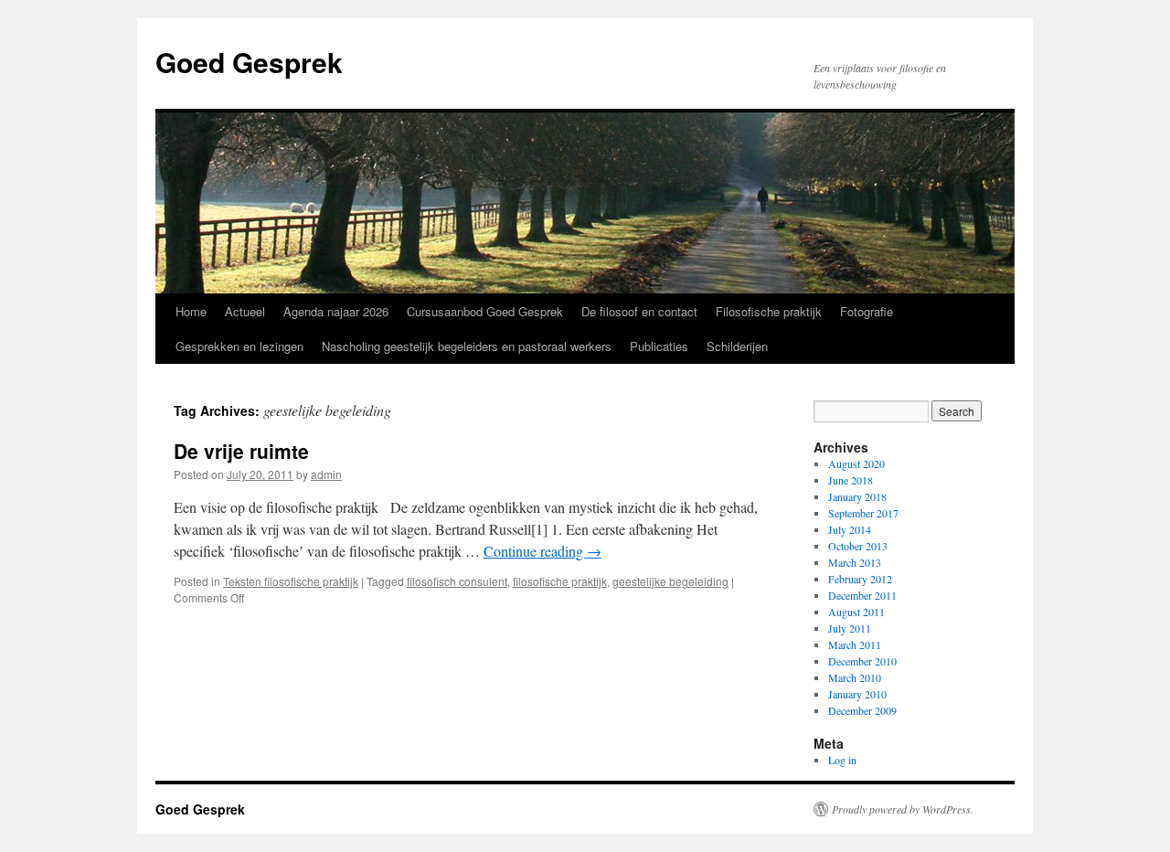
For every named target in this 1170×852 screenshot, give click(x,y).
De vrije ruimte (241, 450)
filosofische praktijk (560, 581)
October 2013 (858, 545)
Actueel (245, 311)
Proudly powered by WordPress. (902, 809)
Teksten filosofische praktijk (290, 581)
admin (326, 474)
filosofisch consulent (457, 581)
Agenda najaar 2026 (335, 311)
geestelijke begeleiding (670, 581)
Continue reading (542, 550)
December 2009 (862, 710)
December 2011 (862, 595)
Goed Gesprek (249, 61)
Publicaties (659, 346)
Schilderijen (737, 346)
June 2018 (850, 480)
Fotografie (866, 311)
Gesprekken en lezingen (239, 346)
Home (191, 311)
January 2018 (857, 496)
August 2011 (856, 611)
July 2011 (849, 628)
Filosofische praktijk (769, 311)
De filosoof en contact (639, 311)
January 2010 (857, 694)
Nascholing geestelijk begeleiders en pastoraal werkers (467, 346)
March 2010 (854, 677)
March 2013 (854, 562)
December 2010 (862, 661)
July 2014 (849, 529)
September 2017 (863, 513)
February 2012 (860, 578)
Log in (842, 759)
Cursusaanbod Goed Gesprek (485, 311)
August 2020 (856, 463)
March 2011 (854, 644)
